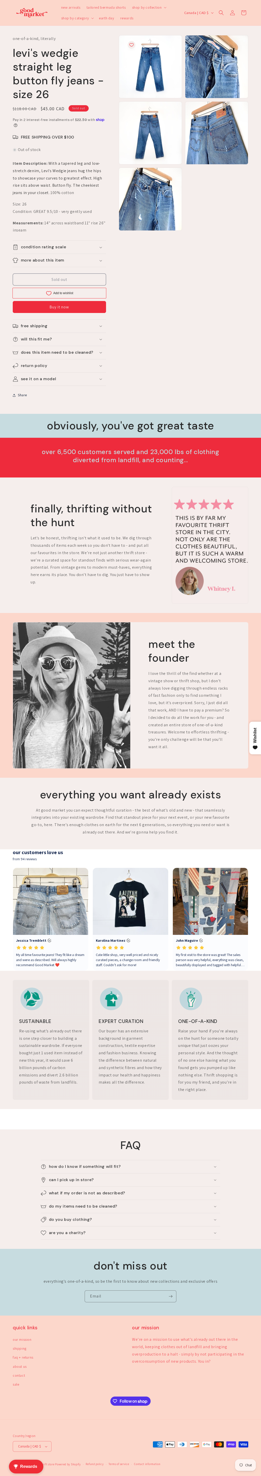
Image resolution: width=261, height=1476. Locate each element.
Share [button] (22, 395)
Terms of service (119, 1464)
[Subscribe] (170, 1296)
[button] (149, 7)
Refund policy (94, 1464)
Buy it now (59, 307)
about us (20, 1366)
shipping (20, 1348)
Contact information (147, 1464)
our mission (22, 1339)
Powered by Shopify (68, 1464)
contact (19, 1375)
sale (16, 1384)
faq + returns (23, 1357)
